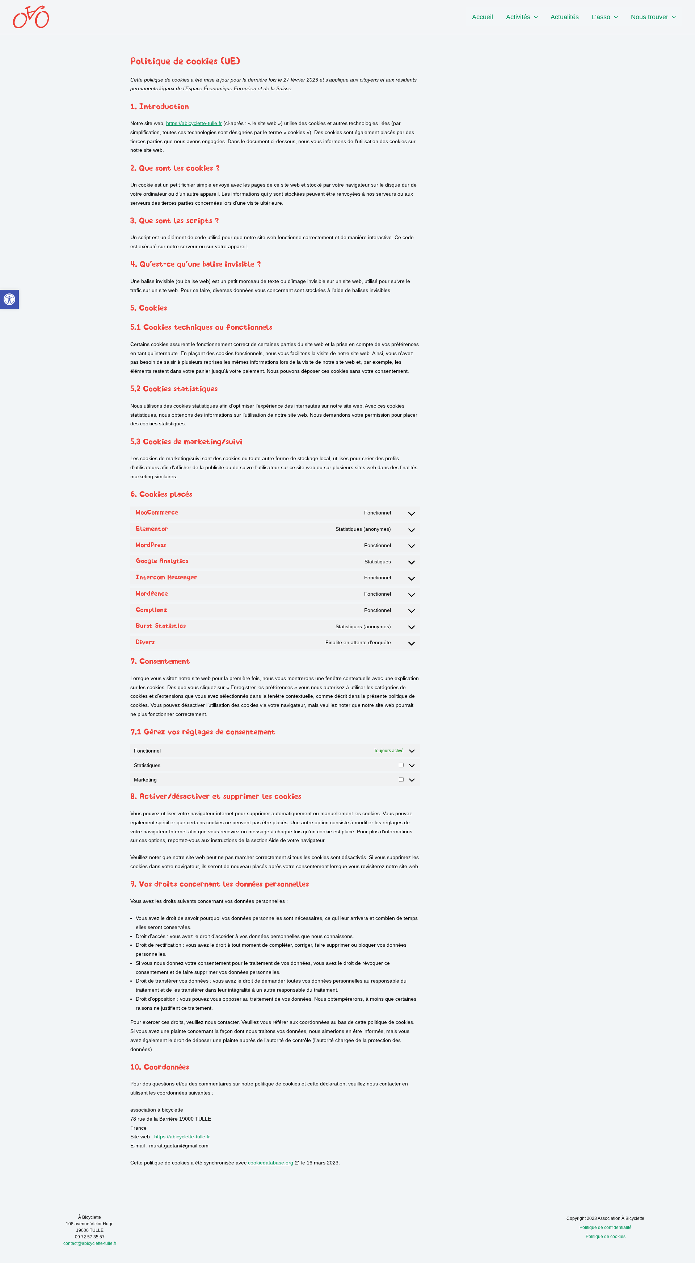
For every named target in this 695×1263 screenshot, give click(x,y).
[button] (9, 299)
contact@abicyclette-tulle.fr (89, 1243)
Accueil (482, 17)
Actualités (565, 17)
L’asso (601, 17)
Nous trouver (649, 17)
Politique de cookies (606, 1236)
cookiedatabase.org (270, 1163)
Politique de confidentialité (606, 1227)
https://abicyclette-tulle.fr (194, 123)
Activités (518, 17)
